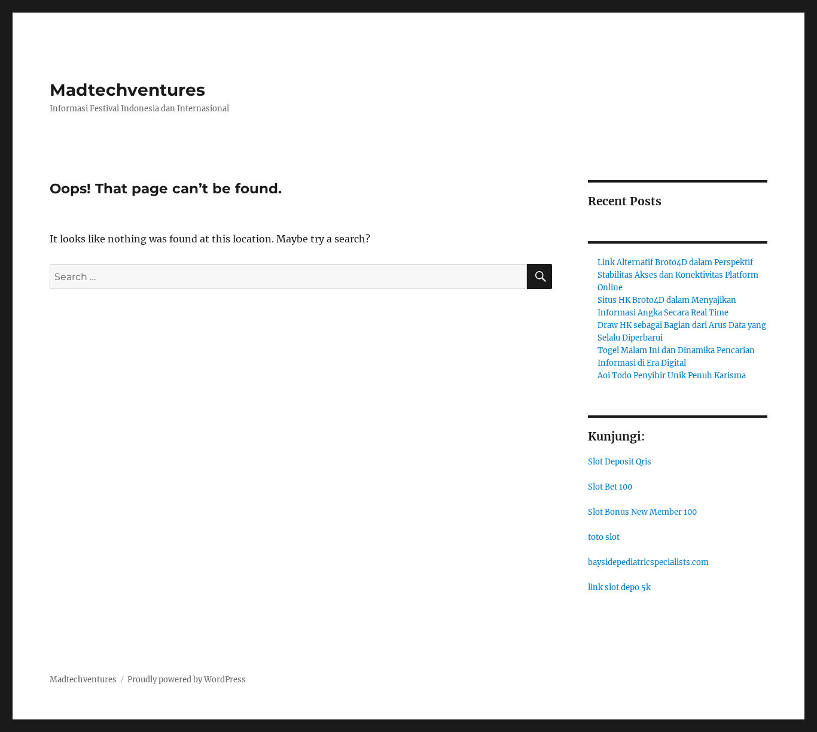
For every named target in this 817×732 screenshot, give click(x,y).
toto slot (604, 537)
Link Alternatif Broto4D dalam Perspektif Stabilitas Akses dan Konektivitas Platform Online (677, 275)
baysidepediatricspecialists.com (648, 562)
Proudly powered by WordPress (186, 680)
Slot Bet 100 (610, 487)
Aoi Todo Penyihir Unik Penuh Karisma (671, 375)
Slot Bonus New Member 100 (642, 512)
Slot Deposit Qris (619, 462)
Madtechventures (127, 90)
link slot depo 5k (619, 587)
